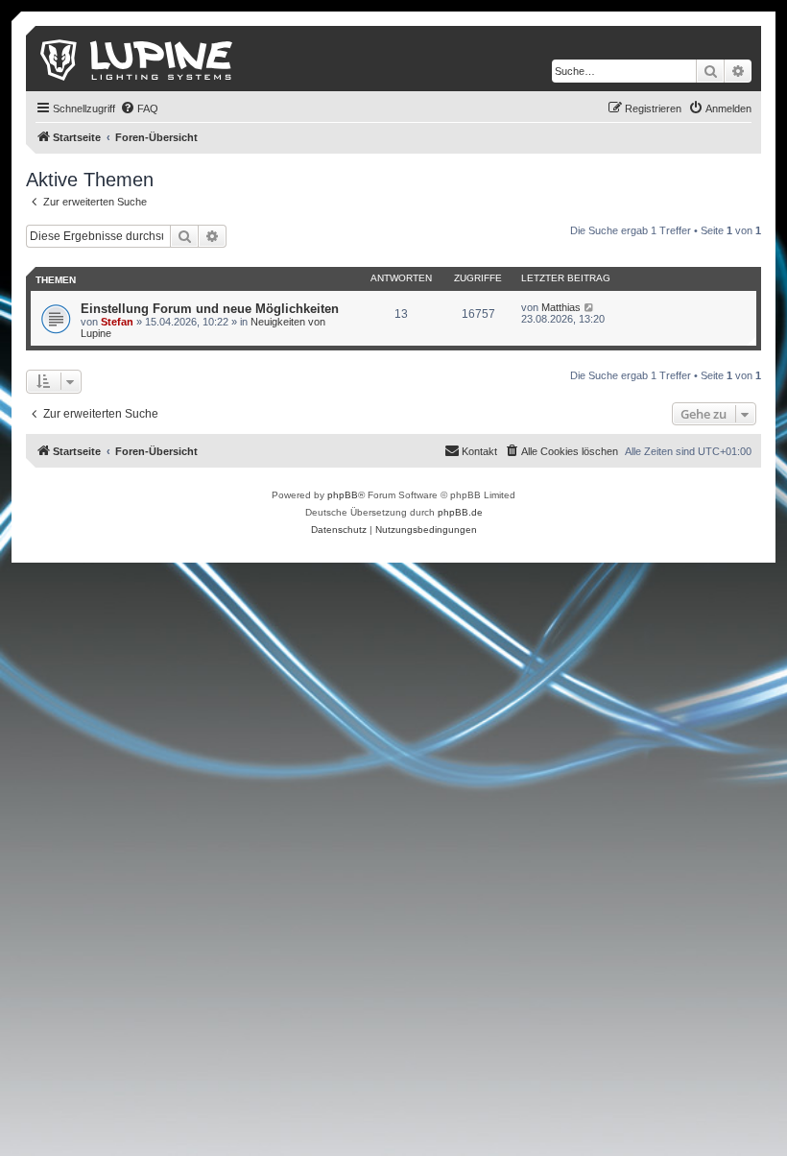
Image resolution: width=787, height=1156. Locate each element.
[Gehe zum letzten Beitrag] (590, 307)
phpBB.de (460, 512)
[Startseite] (138, 58)
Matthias (561, 307)
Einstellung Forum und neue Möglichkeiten (210, 308)
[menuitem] (139, 108)
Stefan (117, 321)
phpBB (342, 495)
